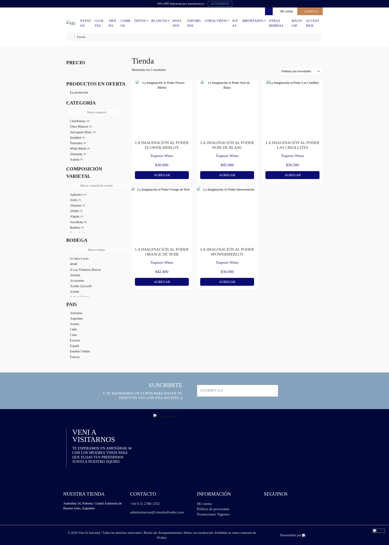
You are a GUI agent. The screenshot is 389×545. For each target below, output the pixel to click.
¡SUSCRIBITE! (220, 3)
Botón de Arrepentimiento (163, 533)
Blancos (159, 20)
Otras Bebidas (276, 23)
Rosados (177, 23)
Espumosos (194, 23)
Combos (125, 23)
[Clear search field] (124, 113)
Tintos (140, 20)
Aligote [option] (76, 216)
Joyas (235, 23)
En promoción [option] (79, 92)
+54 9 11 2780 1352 (145, 504)
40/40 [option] (73, 264)
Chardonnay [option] (79, 121)
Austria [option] (76, 159)
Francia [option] (74, 357)
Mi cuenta (204, 504)
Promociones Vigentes (213, 514)
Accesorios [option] (77, 280)
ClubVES (98, 23)
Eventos (85, 23)
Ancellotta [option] (78, 222)
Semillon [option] (77, 137)
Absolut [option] (75, 275)
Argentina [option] (76, 318)
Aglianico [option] (77, 194)
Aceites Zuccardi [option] (81, 286)
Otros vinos (216, 20)
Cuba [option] (73, 335)
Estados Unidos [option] (80, 351)
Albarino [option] (77, 205)
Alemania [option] (77, 154)
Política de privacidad (213, 509)
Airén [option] (75, 200)
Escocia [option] (75, 340)
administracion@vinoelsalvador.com (157, 512)
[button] (96, 103)
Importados (252, 20)
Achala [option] (74, 291)
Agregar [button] (162, 175)
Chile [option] (73, 329)
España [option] (74, 346)
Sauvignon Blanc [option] (82, 132)
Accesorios (312, 23)
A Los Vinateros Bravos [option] (85, 269)
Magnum (297, 23)
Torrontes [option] (77, 143)
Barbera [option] (76, 227)
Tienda (112, 23)
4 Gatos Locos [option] (79, 258)
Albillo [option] (76, 211)
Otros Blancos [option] (80, 126)
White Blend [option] (79, 148)
